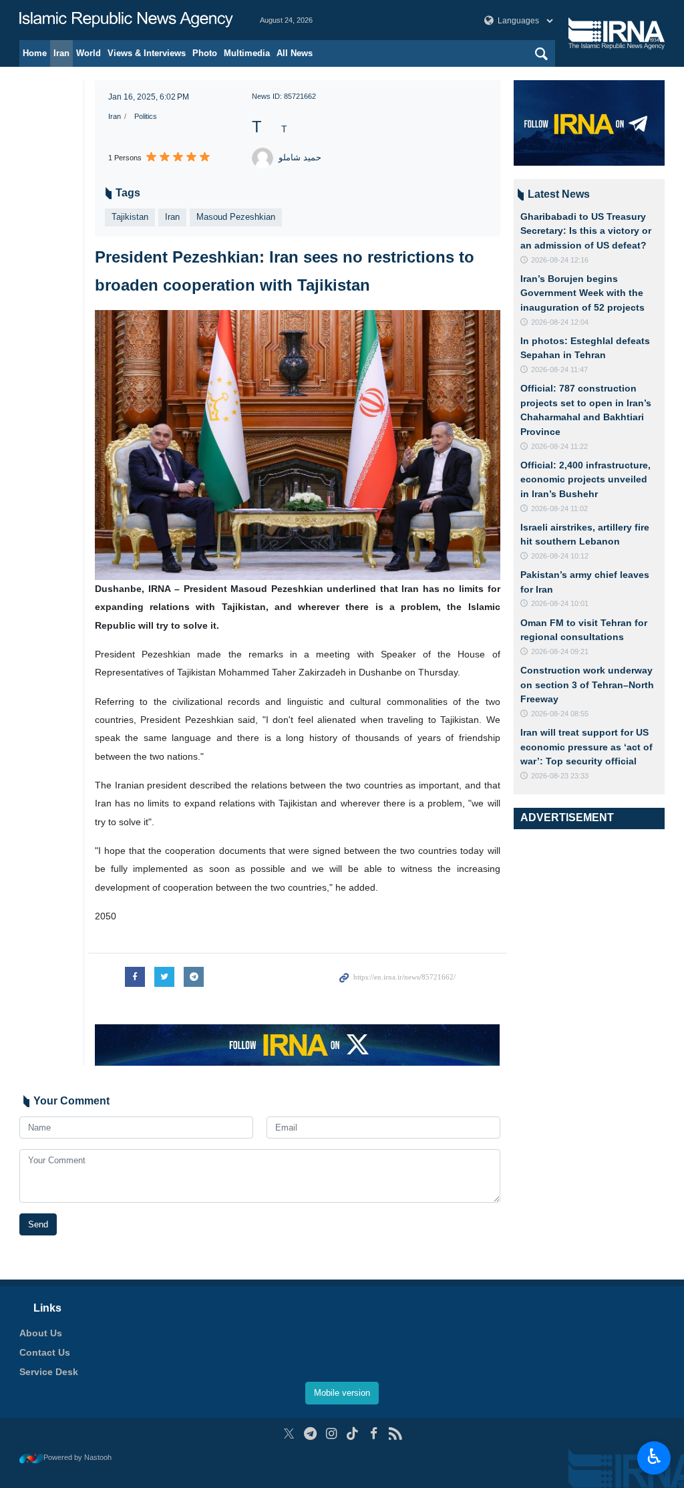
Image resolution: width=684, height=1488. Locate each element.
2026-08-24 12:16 (559, 260)
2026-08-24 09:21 (559, 651)
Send (38, 1224)
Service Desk (48, 1371)
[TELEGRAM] (310, 1434)
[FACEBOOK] (374, 1434)
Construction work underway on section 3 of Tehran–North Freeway (587, 684)
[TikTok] (353, 1434)
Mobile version (342, 1393)
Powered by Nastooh (77, 1457)
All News (295, 53)
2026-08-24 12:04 (559, 322)
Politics (145, 116)
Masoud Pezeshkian (235, 217)
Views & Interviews (147, 53)
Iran (61, 53)
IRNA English (126, 20)
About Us (40, 1333)
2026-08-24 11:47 (559, 369)
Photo (204, 53)
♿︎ (654, 1457)
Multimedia (247, 53)
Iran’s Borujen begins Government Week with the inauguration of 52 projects (582, 293)
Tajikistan (130, 217)
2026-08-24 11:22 (559, 446)
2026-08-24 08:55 (559, 714)
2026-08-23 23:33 (559, 776)
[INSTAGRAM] (332, 1434)
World (88, 53)
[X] (289, 1434)
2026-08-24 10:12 (559, 556)
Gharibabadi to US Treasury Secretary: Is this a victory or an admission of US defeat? (585, 231)
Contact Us (44, 1352)
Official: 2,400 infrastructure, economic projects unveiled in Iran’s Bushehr (585, 479)
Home (35, 53)
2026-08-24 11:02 (559, 508)
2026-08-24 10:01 (559, 603)
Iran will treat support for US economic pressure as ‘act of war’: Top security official (586, 746)
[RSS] (395, 1434)
